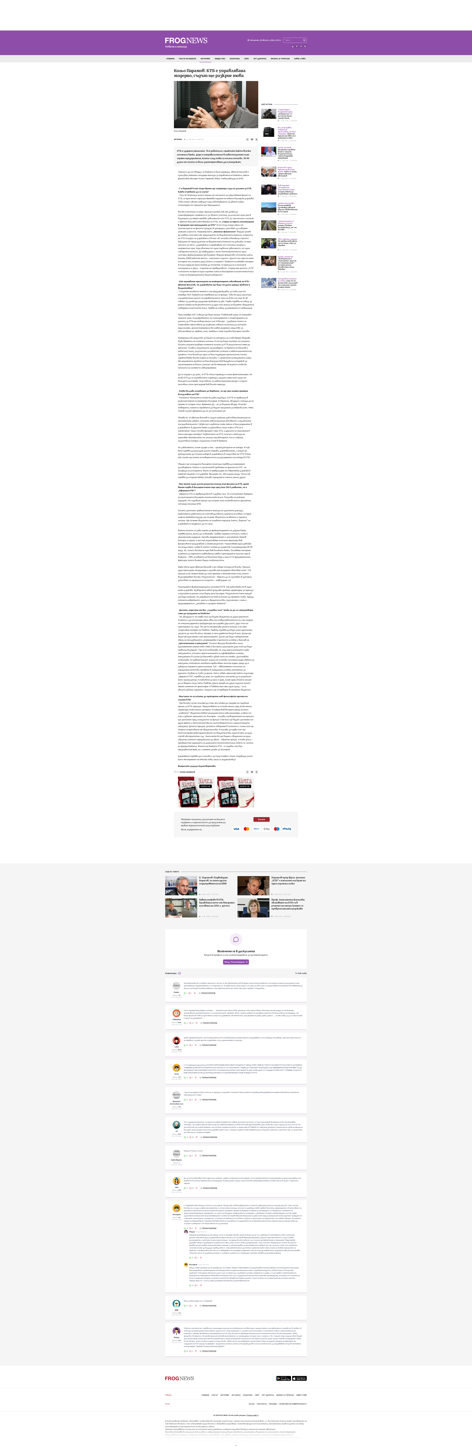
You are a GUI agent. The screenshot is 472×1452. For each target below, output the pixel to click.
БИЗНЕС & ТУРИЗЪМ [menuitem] (280, 58)
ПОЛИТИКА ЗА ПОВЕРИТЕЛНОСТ (293, 1404)
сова (177, 1047)
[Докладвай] (195, 993)
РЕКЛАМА (273, 1404)
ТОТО (176, 1074)
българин (177, 1214)
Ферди (192, 1232)
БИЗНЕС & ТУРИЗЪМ (285, 1395)
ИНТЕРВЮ (178, 139)
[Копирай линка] (247, 139)
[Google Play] (283, 1378)
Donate (261, 819)
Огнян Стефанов (187, 772)
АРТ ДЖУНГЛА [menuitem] (260, 58)
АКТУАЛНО (236, 1395)
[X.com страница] (301, 46)
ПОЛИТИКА (247, 1395)
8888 (176, 1310)
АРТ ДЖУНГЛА (268, 1395)
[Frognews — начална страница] (179, 1378)
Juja (176, 1187)
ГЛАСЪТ (215, 1395)
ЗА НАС (252, 1404)
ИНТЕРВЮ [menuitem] (205, 58)
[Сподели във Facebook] (252, 139)
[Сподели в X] (256, 139)
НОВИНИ (205, 1395)
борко (176, 992)
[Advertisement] (236, 15)
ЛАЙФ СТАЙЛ (301, 1395)
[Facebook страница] (296, 46)
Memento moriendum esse (176, 1102)
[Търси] (304, 40)
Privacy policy (252, 1415)
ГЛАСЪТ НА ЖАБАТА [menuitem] (187, 58)
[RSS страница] (305, 46)
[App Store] (299, 1378)
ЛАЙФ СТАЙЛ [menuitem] (300, 58)
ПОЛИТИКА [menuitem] (235, 58)
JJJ (176, 1131)
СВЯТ (257, 1395)
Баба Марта (176, 1160)
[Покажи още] (236, 1445)
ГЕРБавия (176, 1019)
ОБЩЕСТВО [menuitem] (220, 58)
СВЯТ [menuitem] (246, 58)
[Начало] (292, 46)
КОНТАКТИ (262, 1404)
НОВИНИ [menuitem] (170, 58)
